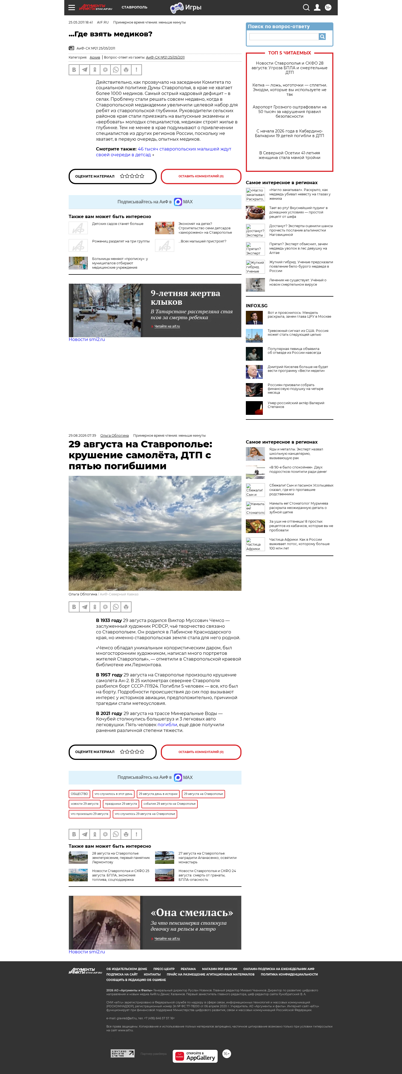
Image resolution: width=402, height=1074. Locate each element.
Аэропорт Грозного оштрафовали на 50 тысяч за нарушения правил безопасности (290, 112)
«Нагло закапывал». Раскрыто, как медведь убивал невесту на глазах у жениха (300, 194)
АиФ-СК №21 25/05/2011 (165, 57)
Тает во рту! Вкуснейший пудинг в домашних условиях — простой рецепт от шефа (298, 212)
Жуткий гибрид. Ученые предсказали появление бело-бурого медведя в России (301, 266)
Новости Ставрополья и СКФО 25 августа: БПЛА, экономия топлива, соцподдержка (120, 875)
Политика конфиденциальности (289, 974)
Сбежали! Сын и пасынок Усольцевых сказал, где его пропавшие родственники (301, 489)
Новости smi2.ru (87, 339)
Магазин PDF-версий (219, 969)
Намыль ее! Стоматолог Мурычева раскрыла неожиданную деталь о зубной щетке (298, 507)
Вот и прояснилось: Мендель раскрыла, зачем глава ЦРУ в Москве (299, 315)
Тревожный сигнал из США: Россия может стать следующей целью (298, 333)
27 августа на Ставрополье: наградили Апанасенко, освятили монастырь (208, 857)
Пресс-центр (163, 969)
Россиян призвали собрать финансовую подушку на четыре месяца (295, 389)
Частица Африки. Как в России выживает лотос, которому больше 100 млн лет (299, 543)
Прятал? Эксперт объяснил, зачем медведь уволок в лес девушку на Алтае (298, 248)
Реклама (188, 969)
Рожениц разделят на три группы (121, 241)
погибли (167, 724)
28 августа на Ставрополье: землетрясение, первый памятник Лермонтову (121, 857)
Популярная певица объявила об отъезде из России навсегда (294, 351)
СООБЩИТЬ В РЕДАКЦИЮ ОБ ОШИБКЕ (136, 980)
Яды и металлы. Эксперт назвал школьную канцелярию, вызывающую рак (296, 453)
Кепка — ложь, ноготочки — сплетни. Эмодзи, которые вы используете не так (289, 90)
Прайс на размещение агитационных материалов (211, 974)
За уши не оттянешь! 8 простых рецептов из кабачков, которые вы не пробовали (301, 525)
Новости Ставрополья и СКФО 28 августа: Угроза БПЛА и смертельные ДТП (290, 68)
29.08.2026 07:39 (82, 435)
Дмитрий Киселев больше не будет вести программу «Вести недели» (298, 369)
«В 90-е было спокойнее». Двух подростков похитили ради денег (298, 469)
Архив (95, 57)
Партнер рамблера (154, 1053)
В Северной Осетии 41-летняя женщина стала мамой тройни (290, 155)
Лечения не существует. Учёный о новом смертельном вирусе (298, 282)
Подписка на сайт (122, 974)
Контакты (152, 974)
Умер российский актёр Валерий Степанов (296, 405)
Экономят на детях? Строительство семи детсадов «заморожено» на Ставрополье (205, 228)
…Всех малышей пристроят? (202, 241)
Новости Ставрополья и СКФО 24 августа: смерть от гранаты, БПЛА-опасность (207, 875)
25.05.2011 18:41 (81, 22)
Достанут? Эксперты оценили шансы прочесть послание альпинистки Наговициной (301, 230)
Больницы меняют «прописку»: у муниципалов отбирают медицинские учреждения (120, 263)
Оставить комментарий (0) (201, 176)
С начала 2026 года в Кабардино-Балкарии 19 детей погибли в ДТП (289, 133)
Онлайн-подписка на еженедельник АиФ (278, 969)
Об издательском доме (126, 969)
